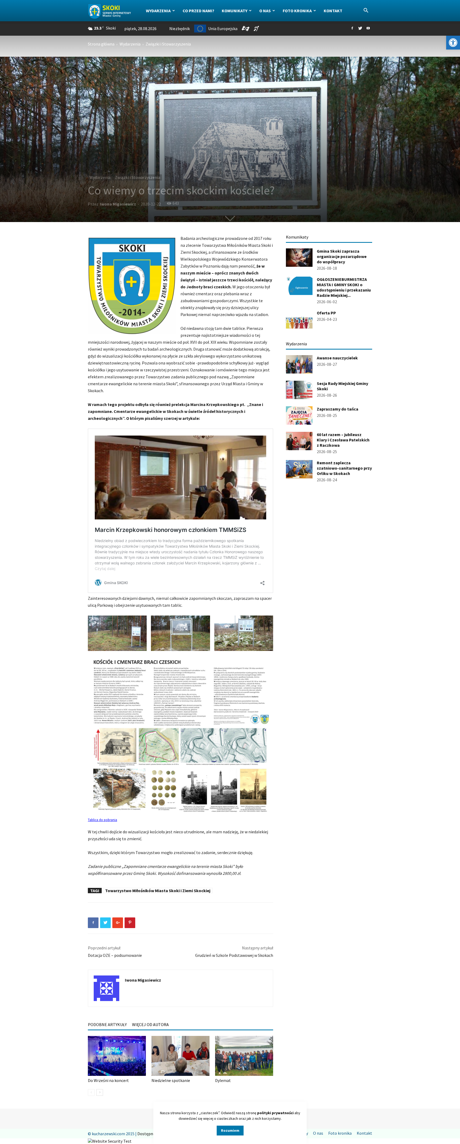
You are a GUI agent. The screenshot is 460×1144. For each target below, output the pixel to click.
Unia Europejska (222, 28)
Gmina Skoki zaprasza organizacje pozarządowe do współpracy (342, 256)
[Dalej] (99, 1092)
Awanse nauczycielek (337, 357)
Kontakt (333, 10)
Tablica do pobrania (102, 820)
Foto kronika (297, 10)
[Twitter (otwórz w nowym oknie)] (360, 28)
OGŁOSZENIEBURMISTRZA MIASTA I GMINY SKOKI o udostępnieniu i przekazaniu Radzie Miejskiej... (344, 287)
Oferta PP (326, 312)
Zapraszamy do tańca (337, 409)
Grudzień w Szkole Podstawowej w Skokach (234, 955)
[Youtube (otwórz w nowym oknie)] (368, 28)
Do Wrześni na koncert (108, 1080)
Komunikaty (234, 10)
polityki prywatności (275, 1112)
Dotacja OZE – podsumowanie (115, 955)
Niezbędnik (179, 28)
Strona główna (101, 44)
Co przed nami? (198, 10)
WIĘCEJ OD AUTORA (150, 1024)
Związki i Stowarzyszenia (137, 177)
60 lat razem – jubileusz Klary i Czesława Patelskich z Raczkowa (343, 440)
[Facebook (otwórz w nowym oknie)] (352, 28)
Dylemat (223, 1080)
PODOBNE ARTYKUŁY (107, 1024)
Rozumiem (230, 1130)
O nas (265, 10)
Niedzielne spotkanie (170, 1080)
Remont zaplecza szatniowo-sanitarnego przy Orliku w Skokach (344, 468)
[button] (453, 43)
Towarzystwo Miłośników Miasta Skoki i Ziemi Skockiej (157, 890)
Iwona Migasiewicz (118, 204)
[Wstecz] (91, 1092)
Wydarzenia (158, 10)
